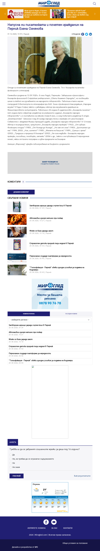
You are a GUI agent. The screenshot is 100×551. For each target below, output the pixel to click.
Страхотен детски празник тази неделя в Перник (52, 243)
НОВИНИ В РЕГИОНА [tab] (29, 314)
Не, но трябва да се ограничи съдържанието (33, 459)
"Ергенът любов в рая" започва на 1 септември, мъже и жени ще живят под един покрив (77, 14)
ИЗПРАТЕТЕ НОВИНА (36, 528)
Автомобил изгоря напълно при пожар (46, 218)
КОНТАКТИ (67, 528)
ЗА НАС (54, 528)
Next (94, 14)
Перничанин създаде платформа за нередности (51, 256)
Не (13, 463)
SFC (36, 547)
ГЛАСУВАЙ (16, 476)
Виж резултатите (82, 476)
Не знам (16, 467)
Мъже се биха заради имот (41, 231)
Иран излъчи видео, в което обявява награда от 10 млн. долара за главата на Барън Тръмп (35, 14)
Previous (6, 14)
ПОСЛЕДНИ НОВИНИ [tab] (71, 314)
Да (13, 455)
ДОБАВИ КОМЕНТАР (21, 192)
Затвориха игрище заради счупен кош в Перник (51, 206)
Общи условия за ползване (75, 543)
